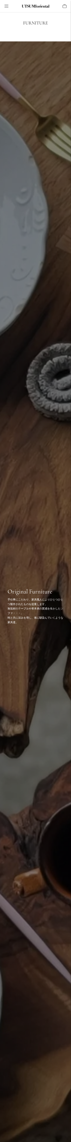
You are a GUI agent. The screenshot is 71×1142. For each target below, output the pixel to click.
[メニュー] (6, 6)
